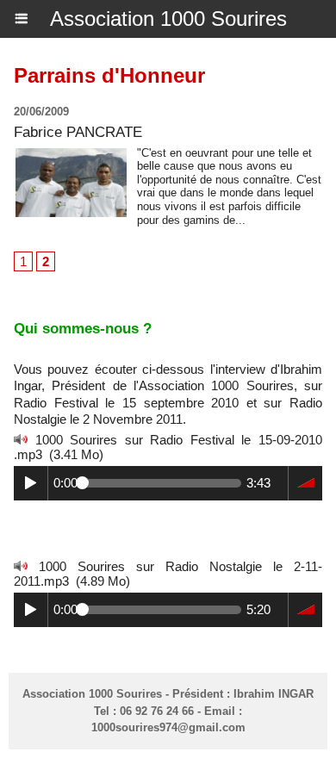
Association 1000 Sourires (168, 18)
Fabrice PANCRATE (78, 132)
